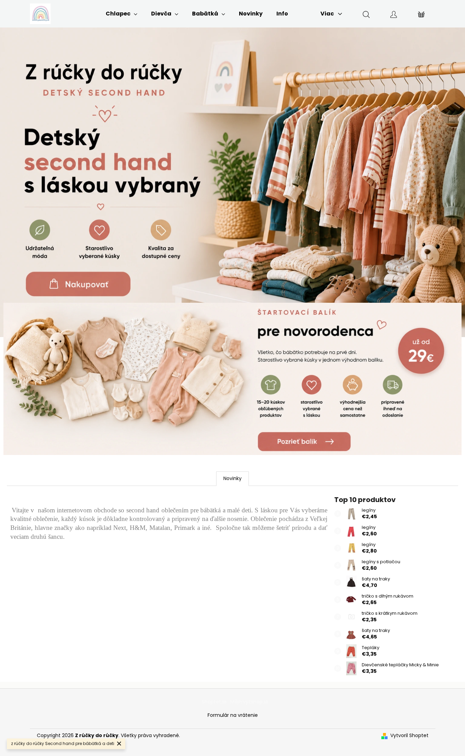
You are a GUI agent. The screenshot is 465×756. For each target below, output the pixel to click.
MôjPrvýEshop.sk (249, 701)
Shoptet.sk (214, 701)
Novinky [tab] (232, 478)
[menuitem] (121, 13)
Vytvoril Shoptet (409, 735)
